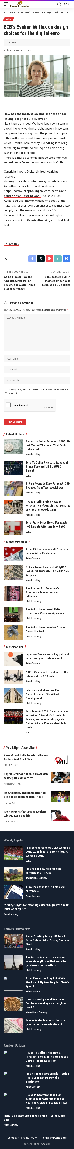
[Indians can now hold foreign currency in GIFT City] (13, 874)
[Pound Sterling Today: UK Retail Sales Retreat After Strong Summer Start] (13, 941)
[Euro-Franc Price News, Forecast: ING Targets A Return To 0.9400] (13, 528)
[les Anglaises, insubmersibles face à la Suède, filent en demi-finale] (60, 796)
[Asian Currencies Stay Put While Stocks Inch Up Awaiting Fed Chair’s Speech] (13, 983)
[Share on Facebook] (32, 258)
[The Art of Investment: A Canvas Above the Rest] (13, 632)
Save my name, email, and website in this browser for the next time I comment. (39, 391)
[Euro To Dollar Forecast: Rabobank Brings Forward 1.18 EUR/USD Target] (13, 468)
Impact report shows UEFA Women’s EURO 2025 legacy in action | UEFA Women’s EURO (48, 851)
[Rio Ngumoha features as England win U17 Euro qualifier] (60, 815)
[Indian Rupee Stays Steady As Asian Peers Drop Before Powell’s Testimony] (13, 1079)
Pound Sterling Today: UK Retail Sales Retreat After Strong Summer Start (47, 940)
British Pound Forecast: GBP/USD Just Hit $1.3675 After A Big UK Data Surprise (47, 571)
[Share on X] (41, 258)
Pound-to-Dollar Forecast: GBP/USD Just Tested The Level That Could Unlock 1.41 (48, 445)
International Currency (36, 877)
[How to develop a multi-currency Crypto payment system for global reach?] (13, 1004)
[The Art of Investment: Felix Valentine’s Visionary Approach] (13, 614)
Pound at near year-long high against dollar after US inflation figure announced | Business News (46, 1098)
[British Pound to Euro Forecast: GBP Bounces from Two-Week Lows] (13, 488)
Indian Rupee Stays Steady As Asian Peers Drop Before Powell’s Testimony (47, 1077)
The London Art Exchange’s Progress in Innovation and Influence (42, 592)
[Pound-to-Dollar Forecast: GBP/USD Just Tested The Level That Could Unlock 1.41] (13, 446)
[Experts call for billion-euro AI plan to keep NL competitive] (60, 777)
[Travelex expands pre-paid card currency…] (13, 892)
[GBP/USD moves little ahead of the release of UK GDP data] (13, 677)
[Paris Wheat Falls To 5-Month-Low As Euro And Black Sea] (60, 758)
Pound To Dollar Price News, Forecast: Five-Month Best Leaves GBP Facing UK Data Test (47, 1056)
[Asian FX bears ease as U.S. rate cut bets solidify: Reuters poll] (13, 554)
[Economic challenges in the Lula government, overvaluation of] (13, 1025)
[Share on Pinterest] (49, 258)
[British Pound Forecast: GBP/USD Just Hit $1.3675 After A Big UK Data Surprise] (13, 572)
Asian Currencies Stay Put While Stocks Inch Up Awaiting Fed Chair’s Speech (47, 982)
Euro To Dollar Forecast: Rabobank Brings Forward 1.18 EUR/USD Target (47, 466)
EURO (9, 19)
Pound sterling (33, 454)
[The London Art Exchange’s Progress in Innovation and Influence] (13, 593)
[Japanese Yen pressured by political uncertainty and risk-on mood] (13, 659)
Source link (11, 244)
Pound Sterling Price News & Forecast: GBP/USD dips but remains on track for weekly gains (48, 505)
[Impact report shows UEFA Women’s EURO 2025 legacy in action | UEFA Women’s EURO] (13, 853)
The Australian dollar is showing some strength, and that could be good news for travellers (46, 961)
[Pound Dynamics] (19, 4)
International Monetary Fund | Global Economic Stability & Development (44, 694)
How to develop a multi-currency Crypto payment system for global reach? (46, 1003)
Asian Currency (33, 558)
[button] (7, 4)
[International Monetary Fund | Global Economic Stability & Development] (13, 695)
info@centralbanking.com (39, 220)
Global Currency (33, 601)
